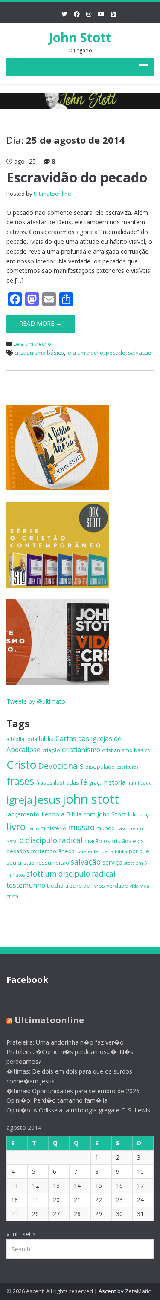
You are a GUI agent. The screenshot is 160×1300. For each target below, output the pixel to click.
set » (29, 1234)
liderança (139, 814)
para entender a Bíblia (101, 851)
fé (84, 782)
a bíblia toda (21, 739)
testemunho (25, 885)
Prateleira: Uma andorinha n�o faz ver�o (65, 1042)
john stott (90, 799)
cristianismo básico (39, 352)
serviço (112, 862)
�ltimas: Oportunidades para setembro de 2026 (73, 1091)
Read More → (40, 323)
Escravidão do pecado (76, 177)
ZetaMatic (138, 1291)
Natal (12, 841)
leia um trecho (85, 352)
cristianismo (81, 749)
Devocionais (61, 765)
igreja (19, 800)
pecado (115, 352)
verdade (117, 885)
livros (33, 828)
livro (16, 826)
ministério (53, 828)
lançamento (23, 814)
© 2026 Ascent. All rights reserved (49, 1291)
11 (14, 1185)
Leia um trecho (32, 343)
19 (35, 1200)
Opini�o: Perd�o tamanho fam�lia (57, 1100)
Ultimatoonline (52, 193)
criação (51, 750)
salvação (139, 352)
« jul (11, 1234)
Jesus (47, 799)
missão (81, 827)
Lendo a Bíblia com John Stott (83, 814)
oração (93, 841)
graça (95, 782)
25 (14, 1214)
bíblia (46, 738)
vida (134, 886)
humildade (139, 783)
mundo (105, 828)
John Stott (80, 37)
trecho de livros (85, 885)
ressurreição (52, 862)
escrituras (127, 767)
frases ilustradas (57, 782)
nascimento (129, 828)
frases (20, 781)
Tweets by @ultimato (35, 701)
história (114, 782)
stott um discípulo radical (71, 874)
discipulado (100, 766)
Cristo (21, 764)
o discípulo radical (51, 840)
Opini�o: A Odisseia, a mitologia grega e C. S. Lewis (78, 1110)
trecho (55, 885)
